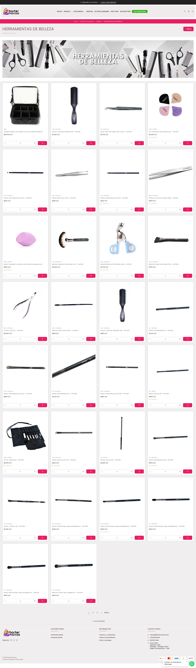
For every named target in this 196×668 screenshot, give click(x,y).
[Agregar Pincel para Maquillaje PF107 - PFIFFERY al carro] (42, 405)
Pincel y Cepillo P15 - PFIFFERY (14, 526)
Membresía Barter (57, 635)
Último (106, 612)
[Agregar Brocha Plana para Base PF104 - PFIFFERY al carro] (187, 276)
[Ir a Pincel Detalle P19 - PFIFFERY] (170, 367)
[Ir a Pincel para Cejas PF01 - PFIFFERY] (73, 434)
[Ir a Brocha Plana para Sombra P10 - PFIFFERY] (73, 566)
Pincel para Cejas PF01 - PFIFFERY (64, 460)
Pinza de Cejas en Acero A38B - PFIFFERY (163, 198)
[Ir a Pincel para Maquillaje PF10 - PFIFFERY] (122, 172)
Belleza (99, 21)
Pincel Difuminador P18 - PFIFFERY (161, 460)
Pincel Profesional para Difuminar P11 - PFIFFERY (21, 592)
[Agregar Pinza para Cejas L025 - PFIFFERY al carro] (90, 209)
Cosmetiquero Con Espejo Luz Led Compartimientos (23, 132)
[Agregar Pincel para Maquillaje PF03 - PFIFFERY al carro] (42, 209)
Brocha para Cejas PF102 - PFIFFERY (65, 330)
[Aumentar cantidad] (35, 143)
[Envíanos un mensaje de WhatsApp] (191, 663)
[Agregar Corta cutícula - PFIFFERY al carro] (42, 339)
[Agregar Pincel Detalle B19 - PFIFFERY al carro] (139, 471)
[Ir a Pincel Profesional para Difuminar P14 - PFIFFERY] (73, 500)
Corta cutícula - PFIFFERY (13, 330)
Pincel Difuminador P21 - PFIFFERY (161, 330)
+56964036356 (155, 637)
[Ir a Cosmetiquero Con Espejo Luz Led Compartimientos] (25, 105)
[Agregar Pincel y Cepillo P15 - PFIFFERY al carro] (42, 538)
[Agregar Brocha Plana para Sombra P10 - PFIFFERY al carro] (90, 601)
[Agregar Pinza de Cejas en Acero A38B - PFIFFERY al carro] (187, 209)
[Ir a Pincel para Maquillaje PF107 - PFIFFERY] (25, 367)
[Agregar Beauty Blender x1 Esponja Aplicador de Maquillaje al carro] (42, 276)
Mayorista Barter (56, 637)
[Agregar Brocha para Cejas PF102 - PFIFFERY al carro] (90, 339)
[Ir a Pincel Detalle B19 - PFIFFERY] (122, 434)
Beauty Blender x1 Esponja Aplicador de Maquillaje (23, 264)
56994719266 (154, 640)
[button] (79, 11)
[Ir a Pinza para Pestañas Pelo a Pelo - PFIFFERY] (122, 105)
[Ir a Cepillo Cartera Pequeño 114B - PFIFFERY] (122, 304)
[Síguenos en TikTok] (17, 640)
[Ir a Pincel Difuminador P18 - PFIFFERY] (170, 434)
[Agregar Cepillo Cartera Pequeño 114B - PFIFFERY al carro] (139, 339)
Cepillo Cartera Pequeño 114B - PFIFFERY (115, 330)
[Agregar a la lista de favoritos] (44, 105)
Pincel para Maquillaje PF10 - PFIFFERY (114, 198)
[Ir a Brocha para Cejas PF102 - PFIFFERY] (73, 304)
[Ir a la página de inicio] (11, 11)
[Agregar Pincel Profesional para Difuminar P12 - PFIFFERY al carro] (187, 538)
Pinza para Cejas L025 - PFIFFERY (64, 198)
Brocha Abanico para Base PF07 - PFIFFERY (68, 264)
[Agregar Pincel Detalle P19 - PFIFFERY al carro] (187, 405)
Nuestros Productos (87, 21)
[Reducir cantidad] (5, 143)
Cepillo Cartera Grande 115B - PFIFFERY (66, 132)
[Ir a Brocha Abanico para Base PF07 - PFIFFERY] (73, 238)
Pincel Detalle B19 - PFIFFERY (111, 460)
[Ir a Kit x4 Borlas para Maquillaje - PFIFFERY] (170, 105)
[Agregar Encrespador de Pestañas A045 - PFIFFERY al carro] (139, 276)
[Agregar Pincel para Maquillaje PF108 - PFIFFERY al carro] (139, 405)
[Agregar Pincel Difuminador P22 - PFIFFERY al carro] (90, 405)
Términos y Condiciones (107, 635)
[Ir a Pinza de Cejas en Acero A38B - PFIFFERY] (170, 172)
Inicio (76, 21)
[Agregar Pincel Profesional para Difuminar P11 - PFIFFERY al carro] (42, 601)
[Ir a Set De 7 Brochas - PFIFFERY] (25, 434)
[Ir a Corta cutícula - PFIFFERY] (25, 304)
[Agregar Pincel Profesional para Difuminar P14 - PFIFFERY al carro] (90, 538)
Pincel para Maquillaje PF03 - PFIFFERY (18, 198)
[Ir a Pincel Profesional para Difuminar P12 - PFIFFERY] (170, 500)
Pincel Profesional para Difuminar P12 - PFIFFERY (167, 526)
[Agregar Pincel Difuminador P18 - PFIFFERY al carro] (187, 471)
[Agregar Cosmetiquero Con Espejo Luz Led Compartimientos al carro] (42, 143)
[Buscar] (184, 11)
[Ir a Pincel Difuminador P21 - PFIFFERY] (170, 304)
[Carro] (192, 11)
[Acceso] (188, 11)
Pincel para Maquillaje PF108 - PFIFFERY (115, 394)
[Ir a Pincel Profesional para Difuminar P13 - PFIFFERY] (122, 500)
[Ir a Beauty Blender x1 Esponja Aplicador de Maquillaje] (25, 238)
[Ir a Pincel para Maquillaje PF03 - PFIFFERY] (25, 172)
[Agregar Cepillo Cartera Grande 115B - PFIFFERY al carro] (90, 143)
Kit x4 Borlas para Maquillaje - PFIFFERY (164, 132)
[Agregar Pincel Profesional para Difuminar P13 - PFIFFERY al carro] (139, 538)
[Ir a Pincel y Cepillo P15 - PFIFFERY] (25, 500)
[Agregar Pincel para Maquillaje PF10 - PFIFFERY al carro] (139, 209)
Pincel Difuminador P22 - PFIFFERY (64, 394)
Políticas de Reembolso (107, 637)
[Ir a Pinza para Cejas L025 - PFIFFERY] (73, 172)
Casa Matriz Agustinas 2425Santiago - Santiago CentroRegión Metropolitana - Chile (159, 645)
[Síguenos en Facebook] (14, 640)
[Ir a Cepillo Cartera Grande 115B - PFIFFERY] (73, 105)
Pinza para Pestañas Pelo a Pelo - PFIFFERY (116, 132)
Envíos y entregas (105, 640)
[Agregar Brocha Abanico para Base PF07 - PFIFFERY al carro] (90, 276)
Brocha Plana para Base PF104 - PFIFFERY (164, 264)
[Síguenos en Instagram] (11, 640)
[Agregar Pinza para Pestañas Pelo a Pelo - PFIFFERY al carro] (139, 143)
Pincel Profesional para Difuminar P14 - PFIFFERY (70, 526)
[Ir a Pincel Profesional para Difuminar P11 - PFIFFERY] (25, 566)
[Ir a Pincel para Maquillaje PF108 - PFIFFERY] (122, 367)
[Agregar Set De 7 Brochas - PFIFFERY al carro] (42, 471)
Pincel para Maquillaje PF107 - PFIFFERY (18, 394)
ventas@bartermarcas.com (159, 635)
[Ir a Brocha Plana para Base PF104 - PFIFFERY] (170, 238)
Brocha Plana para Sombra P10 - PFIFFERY (67, 592)
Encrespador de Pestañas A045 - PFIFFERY (116, 264)
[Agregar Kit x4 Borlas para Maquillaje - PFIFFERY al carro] (187, 143)
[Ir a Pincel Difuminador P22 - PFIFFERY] (73, 367)
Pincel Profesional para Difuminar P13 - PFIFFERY (118, 526)
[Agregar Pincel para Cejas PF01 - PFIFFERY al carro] (90, 471)
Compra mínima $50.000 (108, 2)
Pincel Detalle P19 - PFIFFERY (159, 394)
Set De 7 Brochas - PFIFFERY (14, 460)
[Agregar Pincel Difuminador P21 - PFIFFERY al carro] (187, 339)
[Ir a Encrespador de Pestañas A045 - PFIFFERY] (122, 238)
